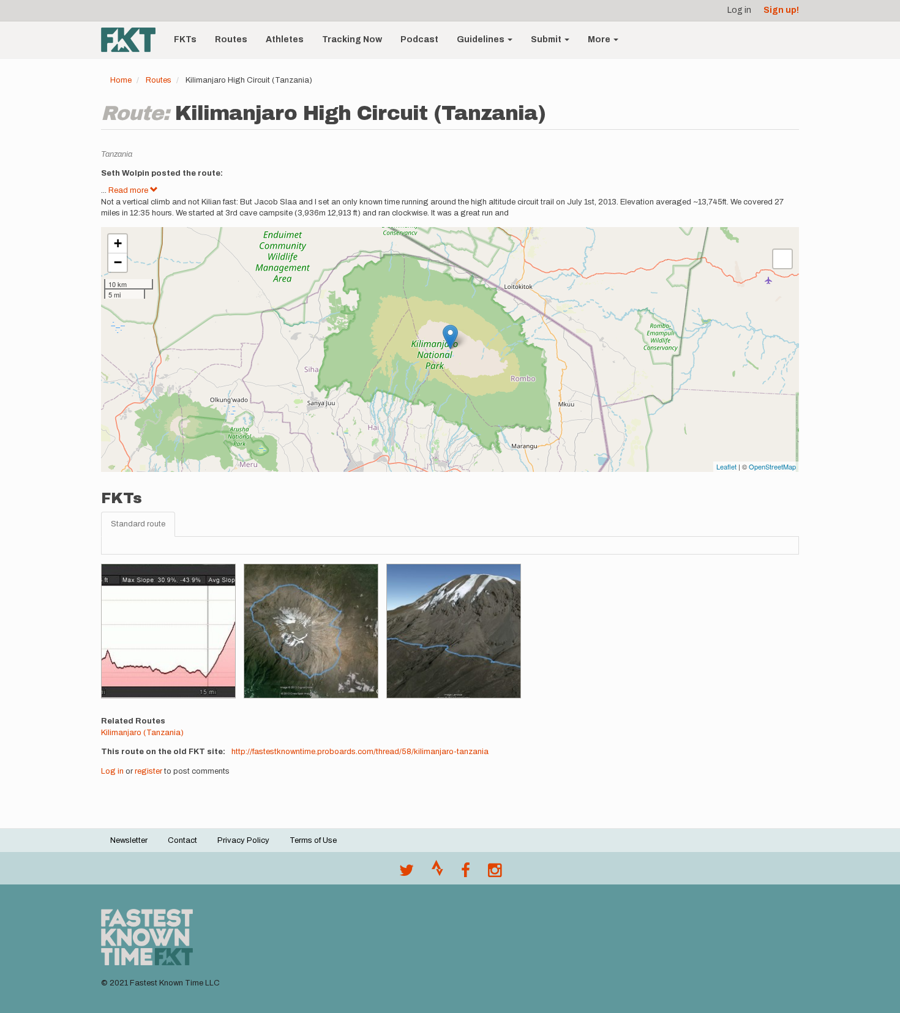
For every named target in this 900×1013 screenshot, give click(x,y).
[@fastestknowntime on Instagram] (494, 873)
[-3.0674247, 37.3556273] (450, 337)
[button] (168, 631)
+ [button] (118, 243)
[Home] (133, 40)
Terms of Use (313, 840)
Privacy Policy (243, 840)
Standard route (138, 524)
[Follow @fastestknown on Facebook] (465, 873)
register (148, 771)
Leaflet (726, 466)
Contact (182, 840)
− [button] (118, 262)
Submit (547, 39)
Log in (739, 10)
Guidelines (481, 39)
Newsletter (129, 840)
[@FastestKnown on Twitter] (406, 873)
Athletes (285, 39)
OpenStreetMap (772, 466)
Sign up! (781, 10)
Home (121, 80)
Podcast (419, 39)
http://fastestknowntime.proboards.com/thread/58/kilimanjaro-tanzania (360, 751)
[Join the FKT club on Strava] (437, 873)
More (600, 39)
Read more (129, 190)
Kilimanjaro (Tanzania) (142, 732)
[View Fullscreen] (782, 259)
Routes (231, 39)
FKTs (185, 39)
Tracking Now (352, 39)
